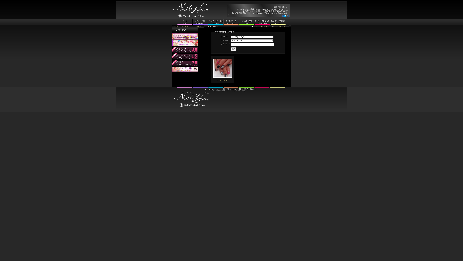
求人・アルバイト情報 (278, 22)
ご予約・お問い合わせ (262, 22)
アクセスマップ (231, 22)
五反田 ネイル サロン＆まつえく (229, 90)
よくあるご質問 (247, 22)
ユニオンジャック (222, 80)
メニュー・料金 (200, 22)
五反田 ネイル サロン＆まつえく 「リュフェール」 (188, 26)
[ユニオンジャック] (222, 77)
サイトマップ (281, 26)
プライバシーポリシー (261, 26)
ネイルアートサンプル (215, 22)
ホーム (185, 22)
